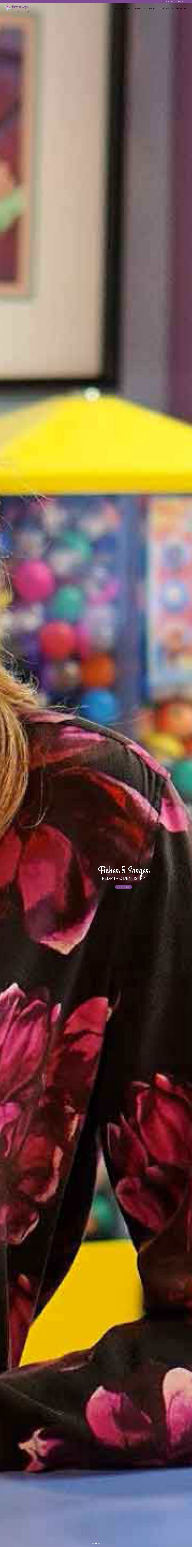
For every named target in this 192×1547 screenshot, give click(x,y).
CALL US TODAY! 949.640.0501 (173, 2)
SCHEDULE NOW (124, 890)
